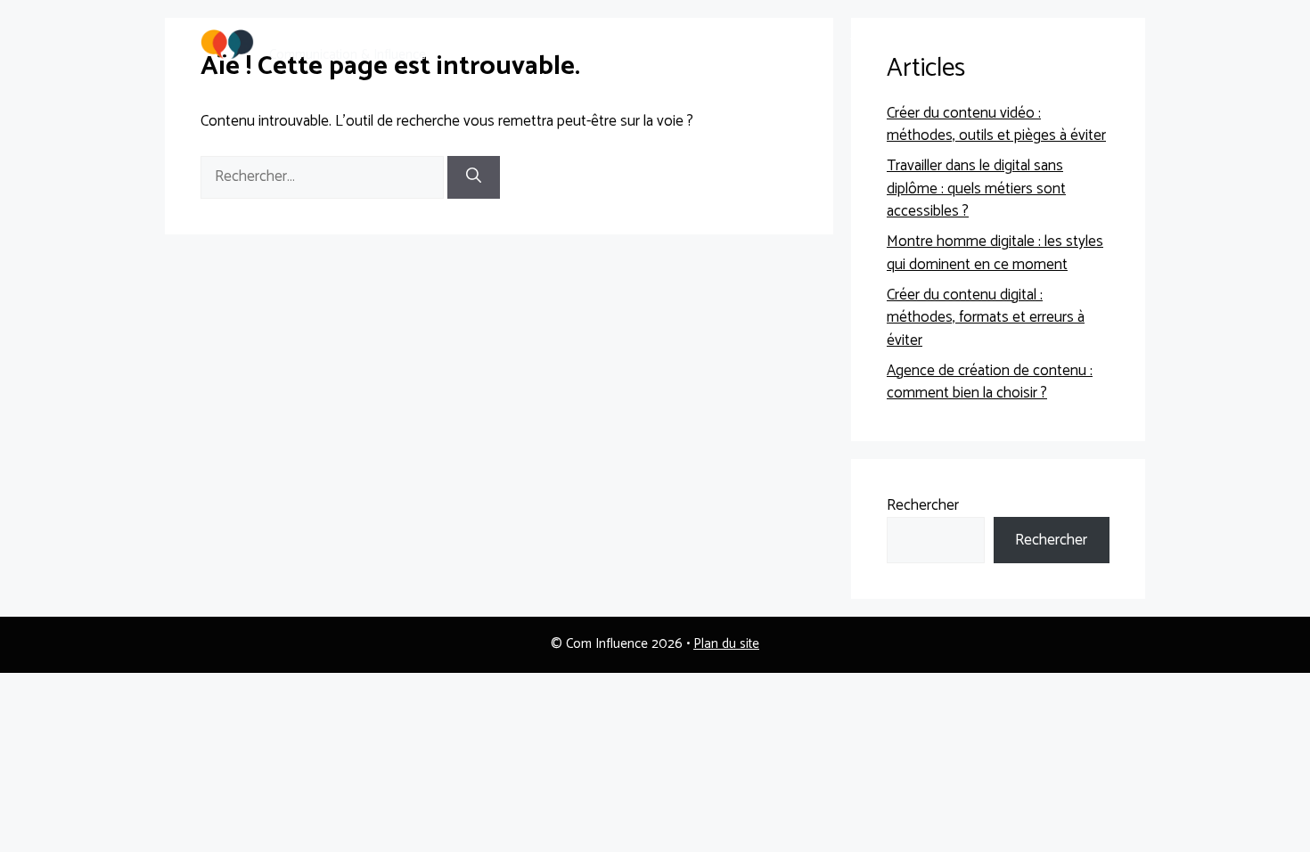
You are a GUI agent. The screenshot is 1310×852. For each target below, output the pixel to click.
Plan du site (726, 644)
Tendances (881, 44)
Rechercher (923, 505)
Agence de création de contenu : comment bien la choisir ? (990, 382)
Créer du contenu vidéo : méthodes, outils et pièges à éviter (996, 125)
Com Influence (327, 34)
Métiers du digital (767, 44)
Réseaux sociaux (635, 44)
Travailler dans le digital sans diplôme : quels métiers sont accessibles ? (976, 188)
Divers (1073, 44)
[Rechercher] (473, 177)
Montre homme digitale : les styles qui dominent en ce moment (995, 253)
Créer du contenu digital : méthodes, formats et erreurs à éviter (986, 318)
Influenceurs (984, 44)
